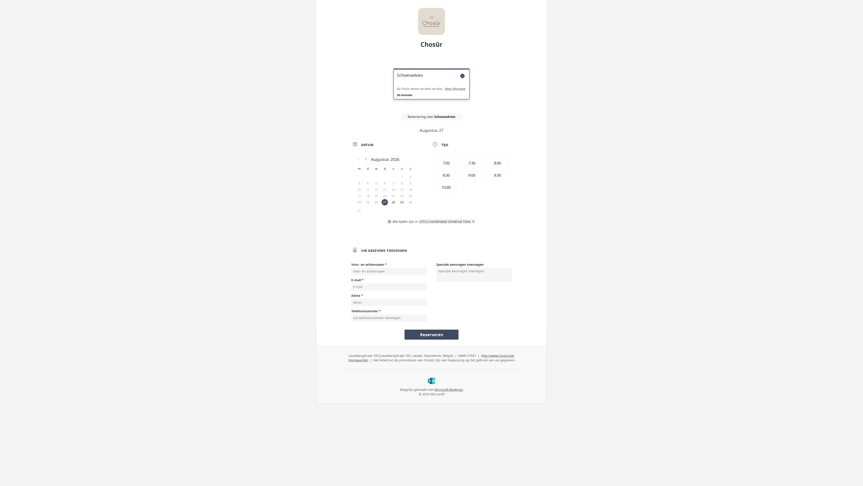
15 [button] (402, 189)
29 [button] (402, 202)
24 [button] (359, 202)
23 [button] (410, 196)
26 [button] (376, 202)
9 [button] (410, 183)
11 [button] (367, 189)
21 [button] (393, 196)
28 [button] (393, 202)
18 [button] (367, 196)
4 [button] (368, 183)
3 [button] (359, 183)
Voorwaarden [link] (358, 360)
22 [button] (402, 196)
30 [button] (410, 202)
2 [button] (410, 177)
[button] (358, 159)
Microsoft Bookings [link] (448, 389)
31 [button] (359, 210)
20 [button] (385, 196)
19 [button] (376, 196)
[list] (431, 88)
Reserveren (431, 334)
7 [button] (393, 183)
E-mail (356, 280)
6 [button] (385, 183)
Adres (355, 295)
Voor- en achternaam (367, 264)
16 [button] (410, 189)
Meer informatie (455, 88)
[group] (471, 176)
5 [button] (376, 183)
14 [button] (393, 189)
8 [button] (402, 183)
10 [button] (359, 189)
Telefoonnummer (364, 311)
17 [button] (359, 196)
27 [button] (385, 202)
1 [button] (402, 177)
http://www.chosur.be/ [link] (497, 355)
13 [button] (385, 189)
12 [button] (376, 189)
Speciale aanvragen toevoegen (460, 264)
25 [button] (367, 202)
